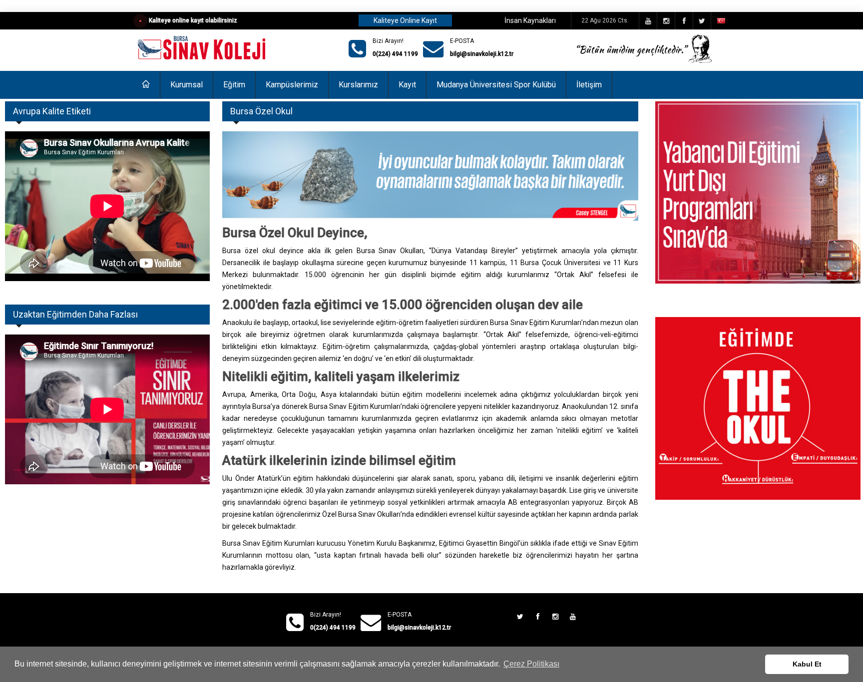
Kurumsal (186, 84)
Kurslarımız (358, 84)
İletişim (589, 84)
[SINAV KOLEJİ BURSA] (202, 48)
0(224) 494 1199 (395, 53)
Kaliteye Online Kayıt (405, 20)
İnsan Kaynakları (530, 20)
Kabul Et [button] (807, 664)
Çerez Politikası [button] (531, 664)
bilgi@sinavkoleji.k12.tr (481, 53)
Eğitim (234, 84)
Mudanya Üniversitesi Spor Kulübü (496, 84)
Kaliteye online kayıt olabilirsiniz (193, 20)
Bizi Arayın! (388, 40)
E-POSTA (462, 40)
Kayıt (407, 84)
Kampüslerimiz (292, 84)
